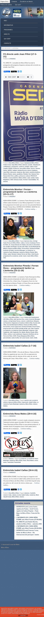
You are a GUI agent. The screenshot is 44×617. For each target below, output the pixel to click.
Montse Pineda (7, 174)
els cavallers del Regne (10, 246)
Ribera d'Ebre (23, 178)
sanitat (33, 178)
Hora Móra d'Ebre (14, 163)
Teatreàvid (10, 462)
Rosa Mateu (30, 460)
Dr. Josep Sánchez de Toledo (17, 245)
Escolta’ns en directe (26, 1)
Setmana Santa (18, 179)
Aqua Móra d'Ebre (17, 165)
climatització (36, 165)
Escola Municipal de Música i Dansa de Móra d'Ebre (22, 325)
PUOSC (5, 178)
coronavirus (14, 166)
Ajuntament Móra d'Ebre (31, 163)
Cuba (9, 495)
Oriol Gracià (34, 254)
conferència (29, 321)
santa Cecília (15, 338)
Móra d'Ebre (28, 404)
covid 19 (21, 166)
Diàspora (36, 321)
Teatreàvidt (17, 462)
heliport (15, 170)
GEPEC (10, 170)
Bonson (25, 165)
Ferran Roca (25, 248)
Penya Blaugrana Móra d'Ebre (25, 336)
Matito (23, 332)
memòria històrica (34, 172)
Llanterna (19, 172)
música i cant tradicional (15, 334)
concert (23, 321)
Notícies (11, 458)
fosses (33, 168)
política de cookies (6, 613)
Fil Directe (16, 168)
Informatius (8, 25)
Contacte (14, 1)
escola (19, 495)
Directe (7, 34)
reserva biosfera (13, 178)
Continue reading (31, 209)
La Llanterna (29, 250)
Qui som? (18, 4)
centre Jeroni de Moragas (32, 319)
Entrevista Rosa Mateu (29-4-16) (19, 413)
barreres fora (28, 241)
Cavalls (30, 165)
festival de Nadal (34, 248)
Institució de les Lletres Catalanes (27, 170)
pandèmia (20, 174)
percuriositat (7, 338)
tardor (21, 256)
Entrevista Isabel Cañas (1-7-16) (19, 345)
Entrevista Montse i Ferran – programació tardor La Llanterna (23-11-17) (20, 191)
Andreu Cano (7, 165)
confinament (7, 166)
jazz (29, 328)
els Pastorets (7, 323)
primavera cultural (24, 176)
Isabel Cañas (32, 402)
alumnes (26, 493)
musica (22, 497)
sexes (36, 460)
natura (14, 174)
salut (28, 178)
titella (35, 338)
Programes (8, 30)
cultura (32, 166)
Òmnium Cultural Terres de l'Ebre (21, 254)
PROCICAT (34, 176)
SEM (11, 179)
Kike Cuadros (35, 328)
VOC (4, 258)
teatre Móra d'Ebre (32, 256)
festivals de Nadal (8, 250)
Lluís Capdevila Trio (15, 332)
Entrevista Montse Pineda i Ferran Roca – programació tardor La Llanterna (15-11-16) (20, 268)
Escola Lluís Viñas (22, 246)
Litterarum (13, 172)
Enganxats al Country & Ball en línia (22, 323)
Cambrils (32, 493)
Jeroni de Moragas (19, 250)
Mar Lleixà (26, 172)
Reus (24, 460)
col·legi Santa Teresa (14, 321)
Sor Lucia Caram (24, 338)
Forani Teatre (36, 326)
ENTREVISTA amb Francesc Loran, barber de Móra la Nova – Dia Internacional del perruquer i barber (27, 532)
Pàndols (25, 174)
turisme (5, 181)
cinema (5, 321)
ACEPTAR (23, 615)
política (16, 176)
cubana (14, 495)
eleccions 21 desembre (33, 245)
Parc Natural (32, 174)
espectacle (25, 402)
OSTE (14, 336)
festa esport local (16, 326)
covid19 (26, 166)
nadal (9, 254)
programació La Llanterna (10, 256)
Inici (5, 20)
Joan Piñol (6, 172)
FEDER (10, 168)
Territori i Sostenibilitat (29, 179)
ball (15, 319)
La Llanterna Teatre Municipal (19, 330)
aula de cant (28, 400)
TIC (38, 179)
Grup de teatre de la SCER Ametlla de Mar (15, 328)
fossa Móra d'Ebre (25, 168)
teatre (25, 256)
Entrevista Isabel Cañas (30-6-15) (20, 470)
